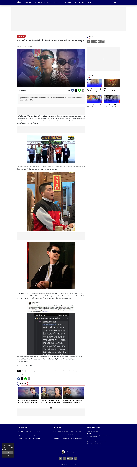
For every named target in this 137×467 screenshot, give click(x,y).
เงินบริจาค (62, 371)
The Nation (21, 432)
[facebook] (72, 90)
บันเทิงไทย (30, 46)
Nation (28, 435)
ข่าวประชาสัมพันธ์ (65, 438)
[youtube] (95, 41)
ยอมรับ (8, 453)
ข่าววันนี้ (69, 371)
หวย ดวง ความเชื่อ (57, 435)
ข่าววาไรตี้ (66, 435)
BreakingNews (21, 374)
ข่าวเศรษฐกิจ (56, 438)
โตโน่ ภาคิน (29, 371)
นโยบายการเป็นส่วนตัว (76, 438)
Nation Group (29, 432)
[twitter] (76, 90)
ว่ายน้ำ (50, 371)
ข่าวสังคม (72, 432)
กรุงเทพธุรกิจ (21, 435)
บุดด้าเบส (36, 371)
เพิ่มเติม (4, 449)
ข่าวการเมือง (65, 432)
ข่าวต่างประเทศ (73, 435)
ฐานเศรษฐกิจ (36, 438)
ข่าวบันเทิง (24, 46)
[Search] (115, 2)
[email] (83, 90)
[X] (92, 41)
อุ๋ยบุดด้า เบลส (44, 371)
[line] (79, 90)
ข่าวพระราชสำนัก (57, 432)
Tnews (30, 438)
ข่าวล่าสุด (75, 371)
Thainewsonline (22, 438)
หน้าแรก (19, 46)
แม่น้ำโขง (56, 371)
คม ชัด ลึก (37, 432)
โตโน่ (23, 371)
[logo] (19, 2)
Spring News (35, 435)
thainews (35, 366)
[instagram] (102, 41)
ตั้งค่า (8, 456)
